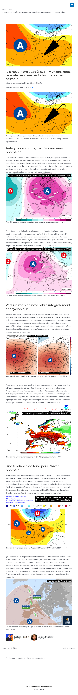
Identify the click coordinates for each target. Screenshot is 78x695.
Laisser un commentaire (14, 83)
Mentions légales (39, 689)
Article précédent (9, 648)
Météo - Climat (29, 83)
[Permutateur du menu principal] (72, 5)
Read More (27, 87)
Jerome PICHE (15, 5)
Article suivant (69, 648)
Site (37, 83)
